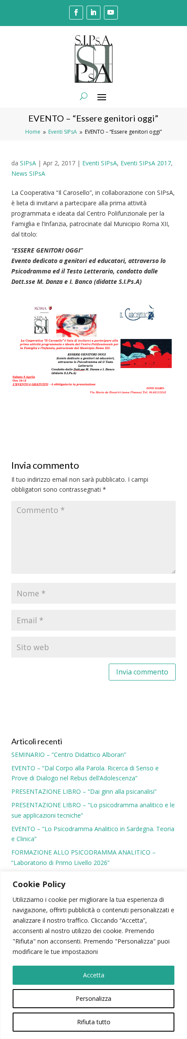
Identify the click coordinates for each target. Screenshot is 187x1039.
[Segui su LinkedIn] (93, 13)
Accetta (93, 975)
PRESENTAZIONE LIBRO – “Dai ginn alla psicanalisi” (84, 791)
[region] (93, 955)
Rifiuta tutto (93, 1022)
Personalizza (93, 998)
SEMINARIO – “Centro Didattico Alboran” (68, 754)
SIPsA (28, 163)
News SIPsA (28, 173)
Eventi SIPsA (99, 163)
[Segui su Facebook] (76, 13)
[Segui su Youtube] (111, 13)
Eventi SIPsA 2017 (145, 163)
